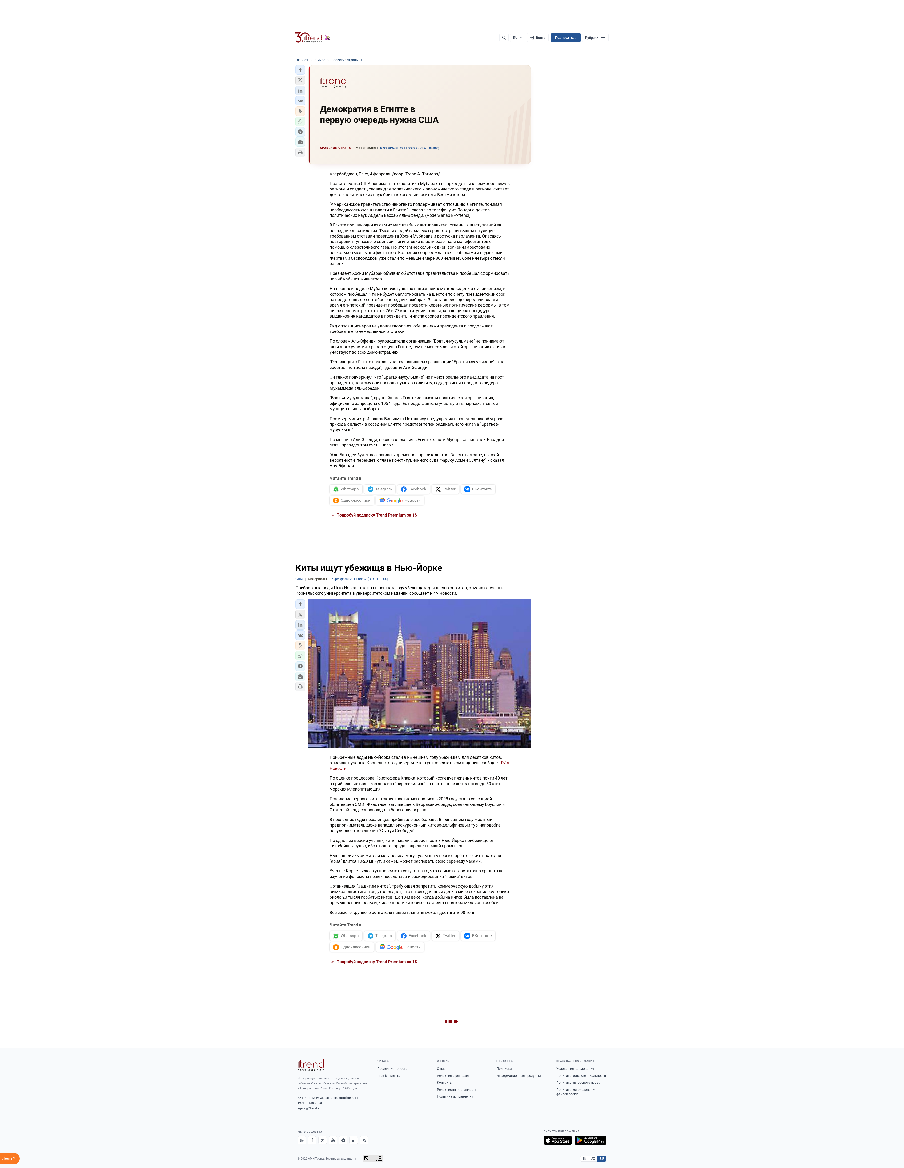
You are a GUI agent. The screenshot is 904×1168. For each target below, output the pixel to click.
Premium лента (388, 1076)
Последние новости (392, 1069)
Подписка (504, 1069)
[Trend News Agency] (311, 1065)
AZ (593, 1158)
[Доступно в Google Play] (590, 1140)
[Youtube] (333, 1140)
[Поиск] (504, 37)
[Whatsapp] (302, 1140)
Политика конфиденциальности (581, 1076)
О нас (441, 1069)
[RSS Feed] (364, 1140)
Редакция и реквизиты (454, 1076)
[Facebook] (312, 1140)
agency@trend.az (309, 1108)
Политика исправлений (455, 1096)
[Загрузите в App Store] (558, 1140)
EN (584, 1158)
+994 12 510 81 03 (310, 1103)
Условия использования (575, 1069)
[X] (322, 1140)
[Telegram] (343, 1140)
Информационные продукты (518, 1076)
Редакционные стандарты (457, 1089)
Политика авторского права (578, 1082)
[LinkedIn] (353, 1140)
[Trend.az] (312, 37)
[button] (300, 69)
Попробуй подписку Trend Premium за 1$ (376, 515)
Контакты (444, 1082)
